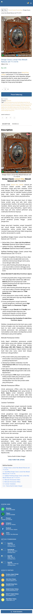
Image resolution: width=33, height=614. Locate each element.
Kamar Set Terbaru (11, 524)
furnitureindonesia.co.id (12, 590)
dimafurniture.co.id (11, 575)
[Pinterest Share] (10, 117)
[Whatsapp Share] (14, 117)
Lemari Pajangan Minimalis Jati (24, 108)
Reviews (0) (15, 124)
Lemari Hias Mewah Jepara (10, 107)
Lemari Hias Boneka (18, 102)
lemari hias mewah (17, 184)
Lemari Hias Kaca (7, 105)
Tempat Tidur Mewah (6, 519)
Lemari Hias (19, 10)
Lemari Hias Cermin (8, 104)
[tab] (6, 123)
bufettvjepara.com (10, 595)
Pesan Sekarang (16, 94)
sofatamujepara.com (11, 580)
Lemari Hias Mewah (16, 105)
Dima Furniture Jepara (21, 319)
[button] (29, 18)
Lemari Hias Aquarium (9, 102)
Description (6, 124)
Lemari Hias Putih (20, 107)
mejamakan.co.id (10, 600)
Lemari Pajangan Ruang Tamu (7, 110)
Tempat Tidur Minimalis (12, 534)
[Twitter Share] (6, 117)
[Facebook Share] (2, 117)
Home (9, 10)
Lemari (14, 10)
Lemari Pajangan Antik (12, 108)
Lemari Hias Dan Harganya (18, 104)
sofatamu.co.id (10, 585)
